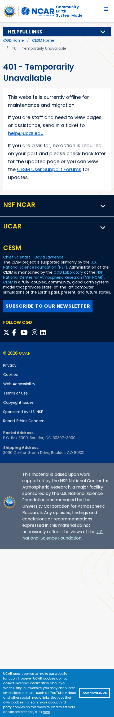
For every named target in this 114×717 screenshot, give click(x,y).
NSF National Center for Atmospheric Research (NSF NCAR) (53, 275)
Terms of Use (15, 393)
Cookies (10, 374)
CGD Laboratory (68, 272)
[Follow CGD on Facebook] (15, 332)
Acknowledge (95, 693)
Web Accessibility (19, 384)
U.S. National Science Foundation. (62, 535)
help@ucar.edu (25, 133)
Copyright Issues (18, 402)
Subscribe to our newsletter (48, 306)
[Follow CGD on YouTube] (25, 332)
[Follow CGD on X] (7, 332)
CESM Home (43, 40)
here (46, 712)
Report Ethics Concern (24, 420)
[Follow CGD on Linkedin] (43, 332)
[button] (103, 31)
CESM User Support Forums (49, 169)
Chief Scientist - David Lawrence (33, 257)
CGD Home (13, 40)
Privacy (9, 365)
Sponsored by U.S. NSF (23, 411)
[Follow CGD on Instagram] (35, 332)
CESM (8, 282)
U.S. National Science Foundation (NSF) (50, 265)
